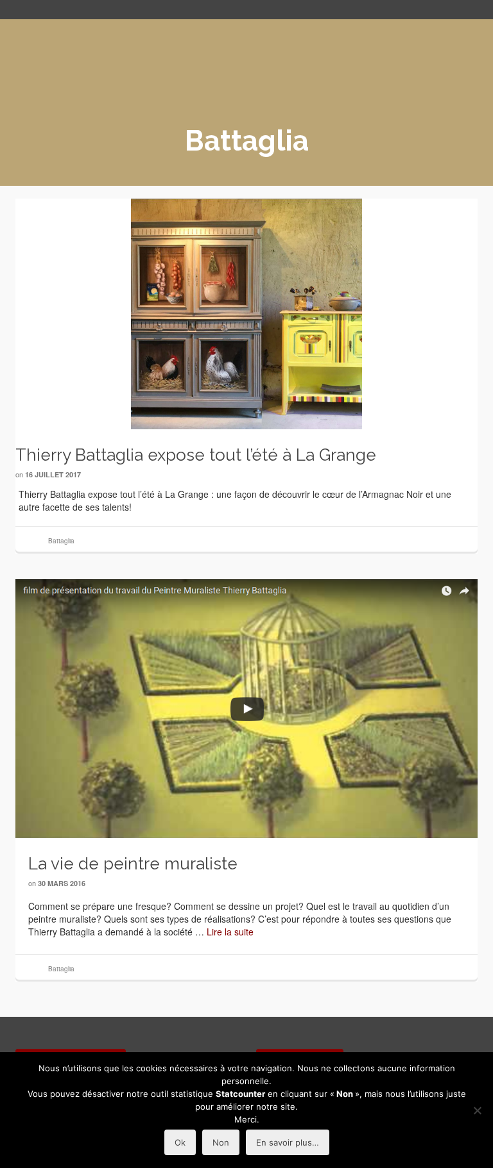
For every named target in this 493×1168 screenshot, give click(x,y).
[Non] (477, 1110)
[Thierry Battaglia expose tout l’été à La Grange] (246, 314)
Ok (180, 1142)
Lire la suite (230, 931)
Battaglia (61, 540)
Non (220, 1142)
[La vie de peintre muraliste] (246, 708)
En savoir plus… (287, 1142)
